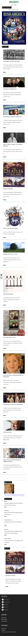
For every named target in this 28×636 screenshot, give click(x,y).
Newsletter (4, 621)
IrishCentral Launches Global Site (12, 117)
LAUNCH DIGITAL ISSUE (13, 10)
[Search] (24, 479)
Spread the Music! (8, 294)
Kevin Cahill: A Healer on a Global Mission (12, 145)
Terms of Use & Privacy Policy (8, 632)
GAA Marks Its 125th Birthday (11, 61)
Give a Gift (4, 619)
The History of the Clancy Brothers (13, 404)
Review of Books (8, 189)
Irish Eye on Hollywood (9, 89)
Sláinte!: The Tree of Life (10, 254)
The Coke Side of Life (9, 338)
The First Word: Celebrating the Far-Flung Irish (13, 376)
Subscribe (3, 617)
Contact (3, 630)
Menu (15, 5)
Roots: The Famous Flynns (10, 228)
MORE (4, 72)
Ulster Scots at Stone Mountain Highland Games (12, 461)
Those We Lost (7, 432)
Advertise (3, 628)
